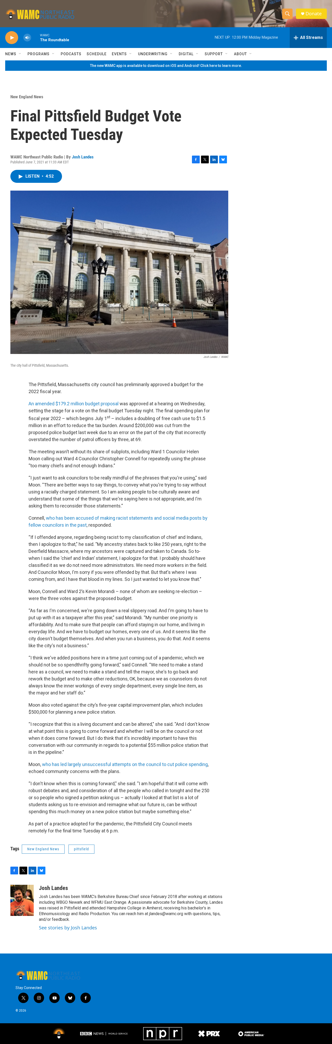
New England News (26, 96)
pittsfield (81, 849)
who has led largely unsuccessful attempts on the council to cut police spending (125, 764)
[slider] (35, 37)
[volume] (27, 38)
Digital (186, 54)
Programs (38, 54)
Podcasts (71, 54)
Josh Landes (83, 156)
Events (119, 54)
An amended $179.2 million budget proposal (74, 403)
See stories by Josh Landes (68, 927)
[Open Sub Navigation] (20, 54)
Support (214, 54)
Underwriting (153, 54)
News (10, 54)
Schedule (97, 54)
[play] (12, 38)
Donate (314, 13)
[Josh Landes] (22, 900)
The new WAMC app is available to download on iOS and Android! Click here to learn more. (166, 66)
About (240, 54)
